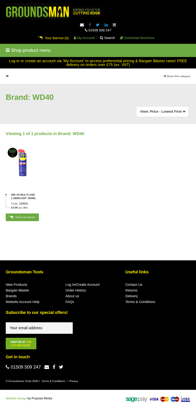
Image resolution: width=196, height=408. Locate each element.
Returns (131, 290)
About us (72, 296)
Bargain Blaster (17, 290)
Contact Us (133, 285)
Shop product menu (30, 50)
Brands (11, 296)
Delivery (131, 296)
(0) (57, 38)
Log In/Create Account (82, 285)
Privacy (73, 381)
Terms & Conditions (140, 302)
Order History (75, 290)
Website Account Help (22, 302)
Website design (16, 398)
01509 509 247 (99, 30)
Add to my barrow (25, 217)
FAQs (69, 302)
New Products (16, 285)
